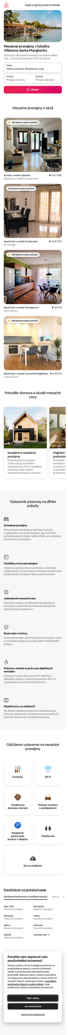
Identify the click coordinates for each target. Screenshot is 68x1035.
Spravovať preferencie (33, 1014)
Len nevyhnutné (33, 1006)
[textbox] (18, 80)
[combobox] (32, 69)
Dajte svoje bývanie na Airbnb (42, 5)
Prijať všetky (32, 998)
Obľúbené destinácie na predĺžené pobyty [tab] (25, 896)
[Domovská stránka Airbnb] (6, 5)
